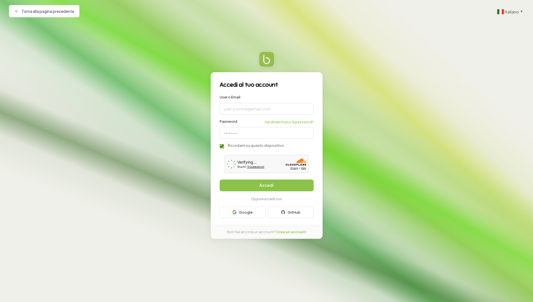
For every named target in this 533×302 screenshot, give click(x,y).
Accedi (266, 185)
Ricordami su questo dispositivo (256, 145)
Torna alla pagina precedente (48, 11)
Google (246, 212)
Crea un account (291, 232)
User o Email (230, 97)
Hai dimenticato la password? (289, 122)
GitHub (294, 212)
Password (228, 121)
